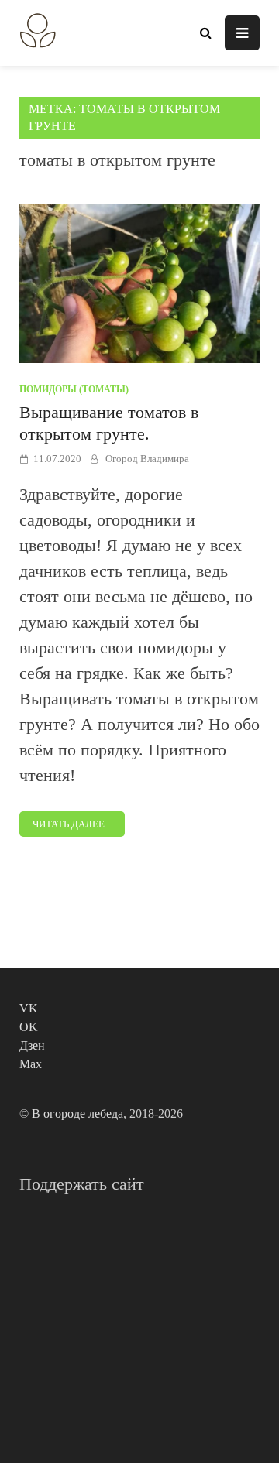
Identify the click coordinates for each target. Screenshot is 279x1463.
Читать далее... (72, 824)
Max (30, 1064)
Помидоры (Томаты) (74, 389)
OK (28, 1026)
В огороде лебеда (77, 1113)
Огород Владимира (147, 458)
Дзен (32, 1045)
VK (28, 1008)
